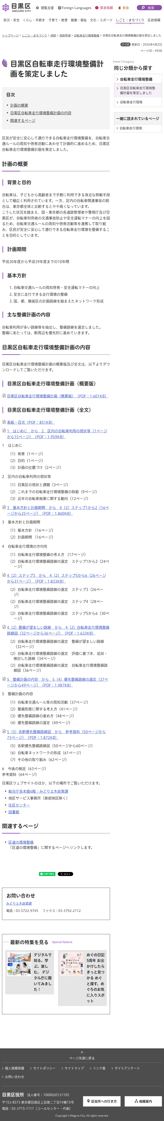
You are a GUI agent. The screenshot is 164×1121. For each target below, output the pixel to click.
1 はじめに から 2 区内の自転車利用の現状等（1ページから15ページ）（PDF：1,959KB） (57, 434)
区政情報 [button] (154, 20)
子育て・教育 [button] (58, 20)
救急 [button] (126, 7)
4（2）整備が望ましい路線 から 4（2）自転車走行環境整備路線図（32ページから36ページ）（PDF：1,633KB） (58, 630)
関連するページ (22, 120)
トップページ (10, 35)
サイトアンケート (127, 1068)
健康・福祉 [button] (79, 20)
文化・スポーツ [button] (101, 20)
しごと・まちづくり (34, 35)
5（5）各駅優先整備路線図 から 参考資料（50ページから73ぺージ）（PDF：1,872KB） (56, 734)
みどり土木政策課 (19, 903)
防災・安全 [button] (12, 20)
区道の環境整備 (21, 842)
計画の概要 (19, 105)
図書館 (13, 812)
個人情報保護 (14, 1068)
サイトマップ (74, 1068)
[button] (45, 8)
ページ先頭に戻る (82, 1058)
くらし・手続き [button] (34, 20)
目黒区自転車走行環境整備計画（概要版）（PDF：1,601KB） (57, 396)
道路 (53, 35)
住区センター (19, 805)
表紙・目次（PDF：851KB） (31, 422)
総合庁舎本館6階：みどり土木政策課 (38, 791)
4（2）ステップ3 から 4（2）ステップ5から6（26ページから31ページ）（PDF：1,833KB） (56, 578)
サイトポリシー (44, 1068)
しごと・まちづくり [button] (130, 20)
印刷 (127, 44)
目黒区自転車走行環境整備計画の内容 (40, 113)
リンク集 (99, 1068)
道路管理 (65, 35)
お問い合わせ (14, 1076)
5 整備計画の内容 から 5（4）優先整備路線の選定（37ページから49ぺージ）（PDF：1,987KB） (57, 682)
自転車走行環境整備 (86, 35)
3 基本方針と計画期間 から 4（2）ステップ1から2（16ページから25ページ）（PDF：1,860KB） (58, 510)
